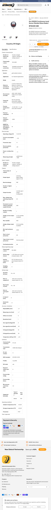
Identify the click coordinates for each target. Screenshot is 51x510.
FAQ (27, 466)
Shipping (30, 28)
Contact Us (29, 463)
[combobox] (29, 5)
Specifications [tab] (13, 49)
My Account (29, 458)
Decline (39, 507)
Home (3, 14)
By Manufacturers (6, 484)
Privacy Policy (11, 11)
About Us (4, 11)
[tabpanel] (13, 233)
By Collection (5, 481)
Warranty (4, 489)
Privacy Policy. (26, 503)
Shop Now (42, 449)
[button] (48, 5)
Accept (25, 507)
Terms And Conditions (21, 11)
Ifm (29, 18)
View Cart (28, 461)
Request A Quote (30, 468)
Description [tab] (5, 49)
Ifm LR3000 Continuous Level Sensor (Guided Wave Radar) (12, 14)
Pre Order (43, 44)
